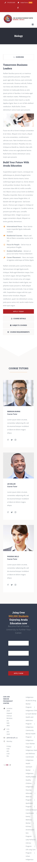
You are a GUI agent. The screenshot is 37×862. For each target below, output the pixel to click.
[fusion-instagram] (15, 440)
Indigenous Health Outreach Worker (29, 765)
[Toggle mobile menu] (33, 24)
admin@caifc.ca (9, 738)
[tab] (18, 57)
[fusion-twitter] (12, 440)
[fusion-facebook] (8, 440)
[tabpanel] (18, 188)
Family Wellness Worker (29, 819)
